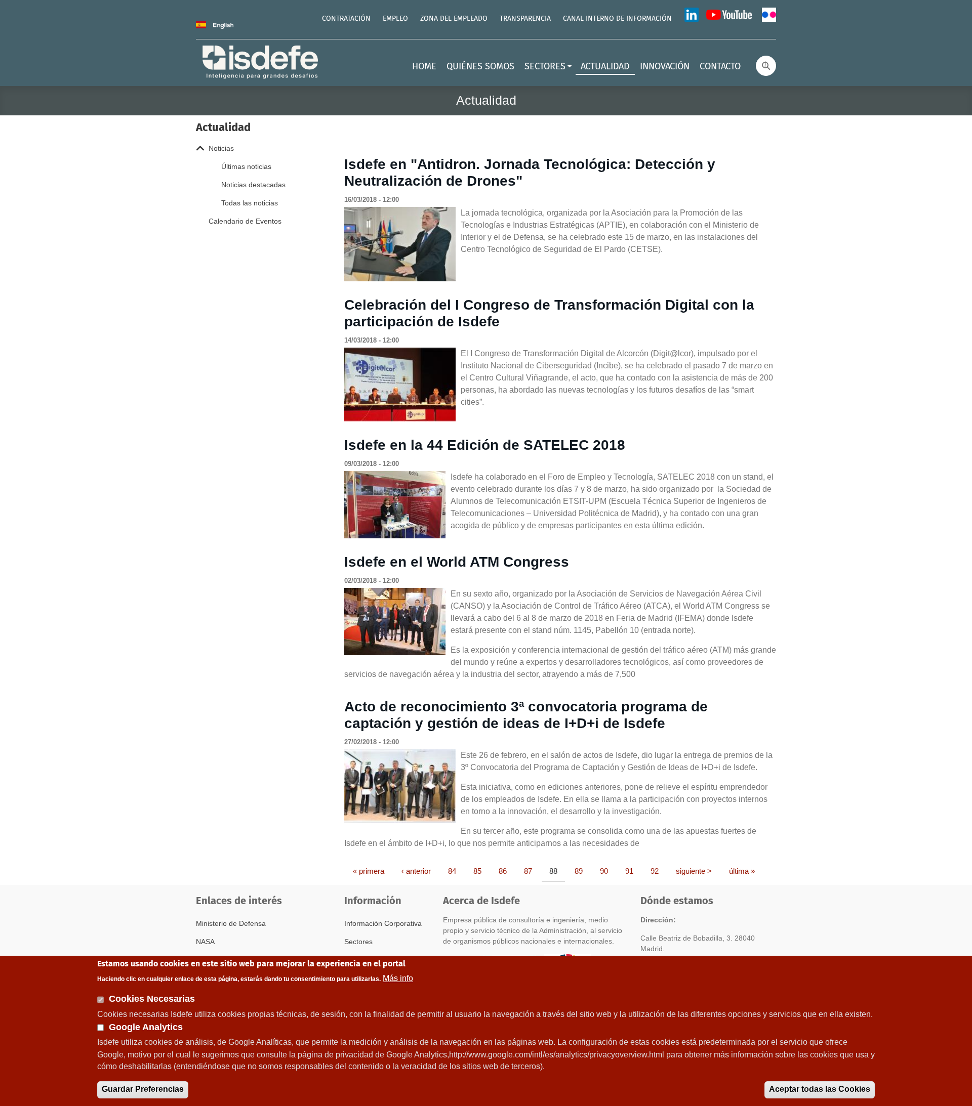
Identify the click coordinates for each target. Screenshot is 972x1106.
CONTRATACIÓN (346, 18)
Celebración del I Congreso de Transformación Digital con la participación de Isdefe (549, 313)
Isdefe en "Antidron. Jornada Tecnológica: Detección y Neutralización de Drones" (529, 172)
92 (658, 870)
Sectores (358, 942)
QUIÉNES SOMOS (480, 66)
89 (582, 870)
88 (557, 870)
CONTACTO (720, 66)
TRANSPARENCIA (525, 18)
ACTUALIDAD (605, 66)
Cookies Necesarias (152, 999)
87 (531, 870)
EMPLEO (395, 18)
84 (456, 870)
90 (607, 870)
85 (481, 870)
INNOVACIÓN (665, 66)
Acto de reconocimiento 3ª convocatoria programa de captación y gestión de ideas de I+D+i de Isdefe (526, 715)
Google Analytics (146, 1027)
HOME (424, 66)
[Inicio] (261, 61)
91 (633, 870)
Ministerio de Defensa (231, 923)
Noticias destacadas (253, 185)
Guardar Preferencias (143, 1089)
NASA (205, 942)
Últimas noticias (246, 166)
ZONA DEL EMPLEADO (454, 18)
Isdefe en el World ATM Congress (456, 562)
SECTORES (544, 66)
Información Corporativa (383, 923)
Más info (398, 977)
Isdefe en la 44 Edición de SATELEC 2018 (484, 445)
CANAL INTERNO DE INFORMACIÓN (617, 18)
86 (506, 870)
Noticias (221, 148)
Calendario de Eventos (245, 221)
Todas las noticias (249, 203)
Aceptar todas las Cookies (819, 1089)
